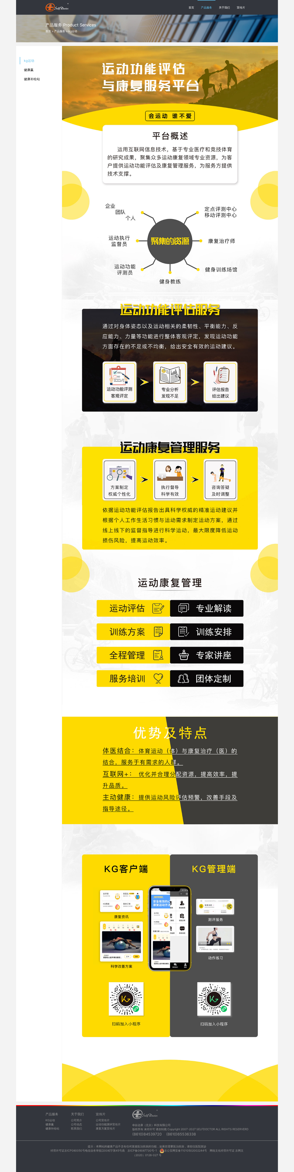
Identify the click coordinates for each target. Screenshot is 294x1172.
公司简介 (76, 1120)
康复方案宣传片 (105, 1128)
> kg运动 (71, 31)
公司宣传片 (103, 1120)
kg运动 (29, 60)
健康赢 (29, 70)
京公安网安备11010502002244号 (185, 1150)
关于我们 (224, 7)
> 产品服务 (58, 31)
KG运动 (50, 1120)
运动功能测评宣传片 (108, 1124)
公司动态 (76, 1124)
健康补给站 (32, 79)
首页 (191, 7)
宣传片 (241, 7)
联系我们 (76, 1128)
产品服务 (206, 7)
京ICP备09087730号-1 (142, 1150)
